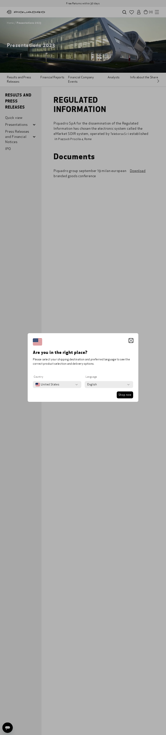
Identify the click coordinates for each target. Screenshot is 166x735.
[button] (131, 340)
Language (91, 376)
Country (38, 376)
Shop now (124, 395)
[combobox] (47, 384)
